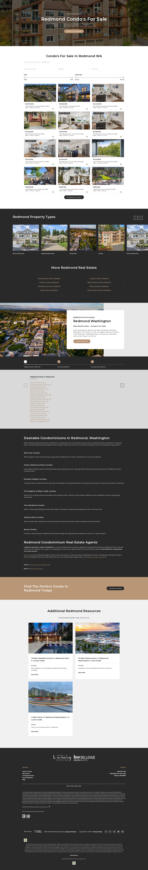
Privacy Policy (97, 831)
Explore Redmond (82, 341)
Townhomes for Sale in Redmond (49, 286)
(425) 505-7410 (121, 771)
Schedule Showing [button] (115, 588)
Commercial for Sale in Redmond (49, 278)
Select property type (29, 69)
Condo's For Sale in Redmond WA (39, 565)
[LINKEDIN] (114, 831)
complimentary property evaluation (94, 557)
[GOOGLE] (122, 831)
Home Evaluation (27, 777)
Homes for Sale (27, 771)
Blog (23, 779)
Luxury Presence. (71, 831)
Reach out (27, 555)
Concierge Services (28, 775)
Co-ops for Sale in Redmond (99, 278)
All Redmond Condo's (74, 197)
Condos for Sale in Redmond (49, 282)
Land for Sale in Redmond (49, 290)
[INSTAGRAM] (110, 831)
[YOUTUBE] (118, 831)
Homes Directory (48, 800)
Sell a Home (26, 773)
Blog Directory (85, 793)
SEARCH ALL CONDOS (74, 31)
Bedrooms (95, 69)
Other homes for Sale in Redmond (99, 290)
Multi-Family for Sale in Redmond (99, 282)
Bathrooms (61, 69)
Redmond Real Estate (36, 569)
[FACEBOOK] (105, 831)
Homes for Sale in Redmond (99, 286)
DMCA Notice (28, 831)
